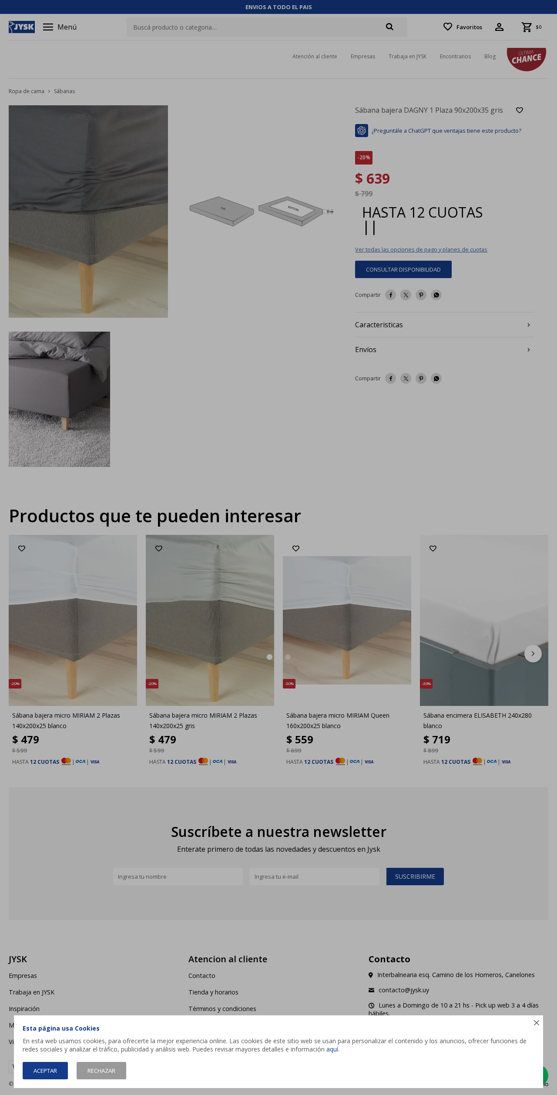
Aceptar (45, 1071)
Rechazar (101, 1071)
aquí (332, 1049)
